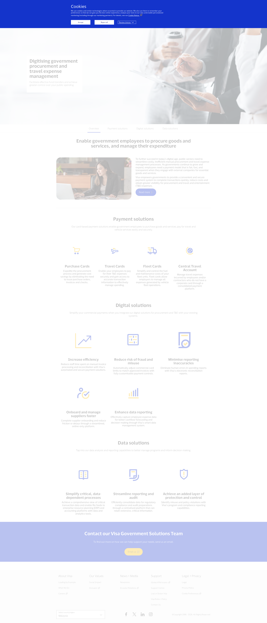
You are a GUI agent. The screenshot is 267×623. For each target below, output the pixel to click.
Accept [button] (80, 22)
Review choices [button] (125, 22)
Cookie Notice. (133, 15)
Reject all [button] (104, 22)
